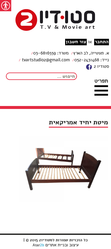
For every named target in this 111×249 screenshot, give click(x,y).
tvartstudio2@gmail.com (45, 60)
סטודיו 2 (101, 66)
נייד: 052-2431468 (91, 60)
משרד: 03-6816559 (51, 53)
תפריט (101, 81)
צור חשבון (76, 42)
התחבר (101, 42)
